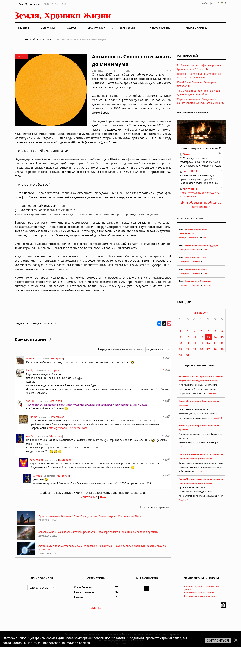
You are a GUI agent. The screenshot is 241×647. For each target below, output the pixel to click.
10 (187, 337)
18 (194, 343)
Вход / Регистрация (29, 4)
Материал (57, 358)
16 (180, 343)
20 (208, 343)
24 (187, 349)
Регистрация (88, 497)
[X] (164, 323)
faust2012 (217, 418)
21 (215, 343)
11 (194, 337)
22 (222, 343)
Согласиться (218, 640)
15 (222, 337)
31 (187, 355)
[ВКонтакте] (159, 323)
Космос (47, 39)
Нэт (204, 237)
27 (208, 349)
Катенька (207, 285)
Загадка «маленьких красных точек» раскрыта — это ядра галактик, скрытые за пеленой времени (98, 532)
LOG (204, 261)
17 (187, 343)
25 (194, 349)
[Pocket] (169, 323)
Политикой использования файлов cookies (58, 643)
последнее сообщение (189, 237)
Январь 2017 (201, 312)
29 (222, 349)
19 (201, 343)
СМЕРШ (96, 608)
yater (205, 249)
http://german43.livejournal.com (68, 428)
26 (201, 349)
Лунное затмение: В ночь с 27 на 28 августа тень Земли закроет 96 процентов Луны (89, 516)
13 (208, 337)
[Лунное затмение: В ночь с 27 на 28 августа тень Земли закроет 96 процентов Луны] (26, 523)
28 (215, 349)
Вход (103, 497)
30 (180, 355)
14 (215, 337)
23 (180, 349)
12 (201, 337)
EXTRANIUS (211, 393)
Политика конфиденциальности (199, 595)
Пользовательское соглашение (199, 592)
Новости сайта (30, 39)
